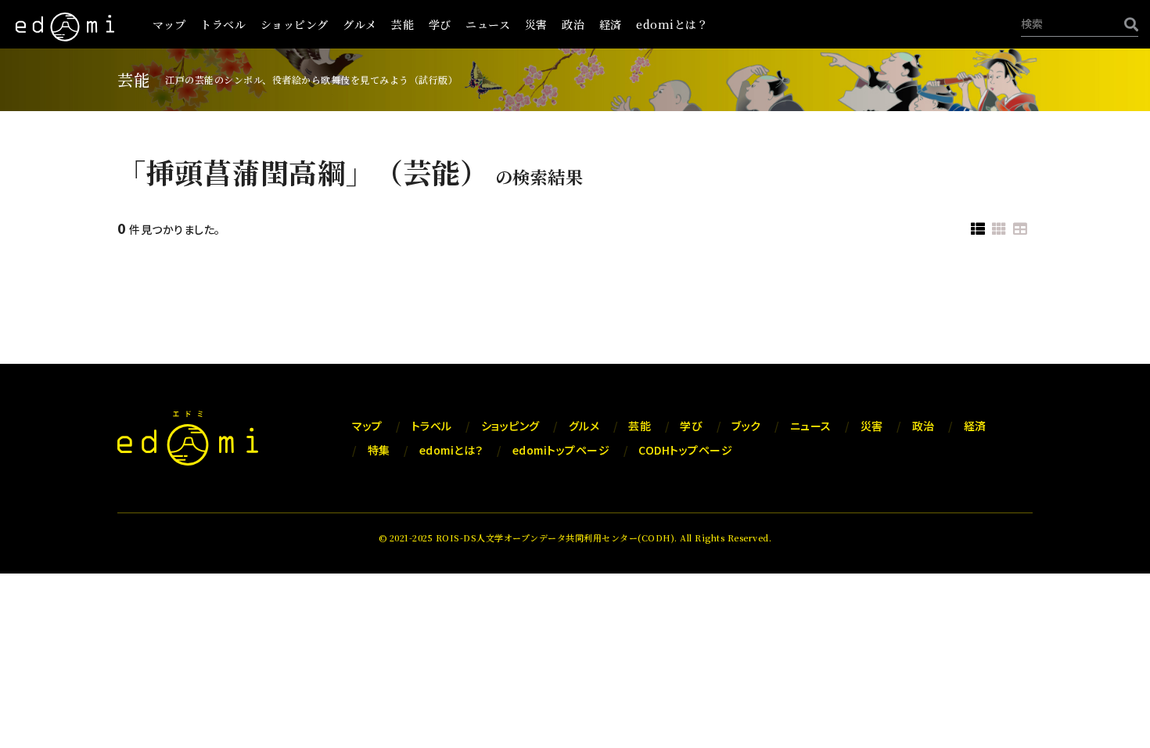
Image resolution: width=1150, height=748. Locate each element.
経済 (610, 24)
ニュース (487, 24)
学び (440, 24)
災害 (536, 24)
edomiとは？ (672, 24)
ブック (746, 425)
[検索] (1127, 24)
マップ (169, 24)
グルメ (360, 24)
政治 (573, 24)
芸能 (402, 24)
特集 (379, 450)
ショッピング (295, 24)
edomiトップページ (561, 450)
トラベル (223, 24)
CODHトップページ (685, 450)
